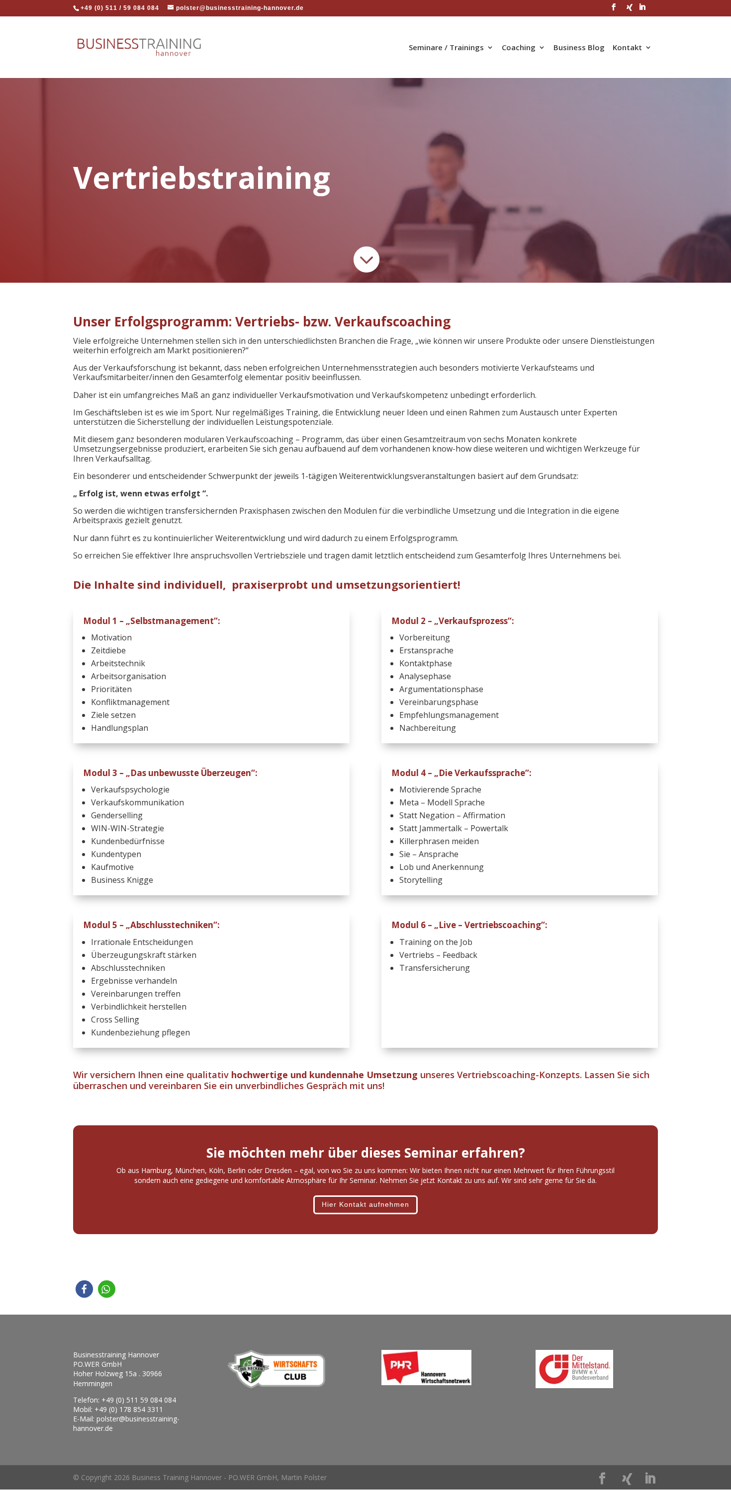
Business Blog (579, 48)
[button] (84, 1289)
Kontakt (627, 48)
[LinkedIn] (642, 9)
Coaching (519, 48)
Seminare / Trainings (446, 48)
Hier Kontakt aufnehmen (365, 1204)
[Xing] (630, 10)
